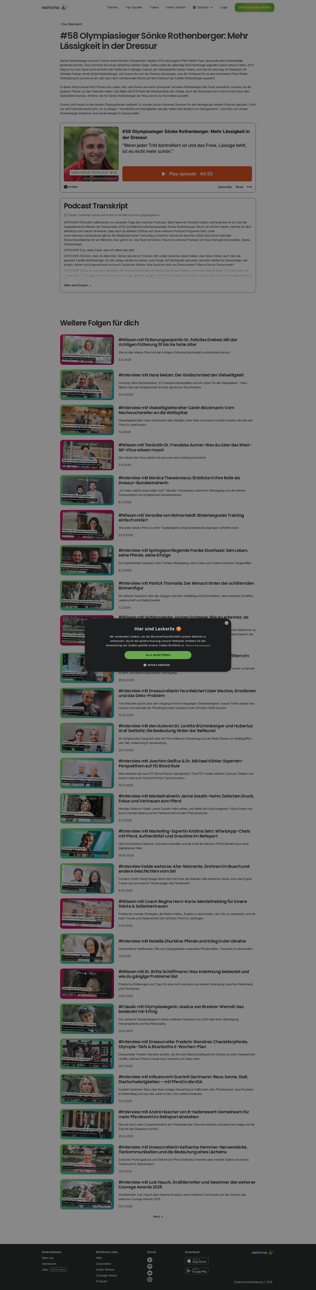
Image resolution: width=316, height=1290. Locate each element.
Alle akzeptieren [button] (158, 655)
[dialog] (158, 645)
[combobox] (226, 623)
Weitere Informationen (198, 645)
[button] (158, 665)
